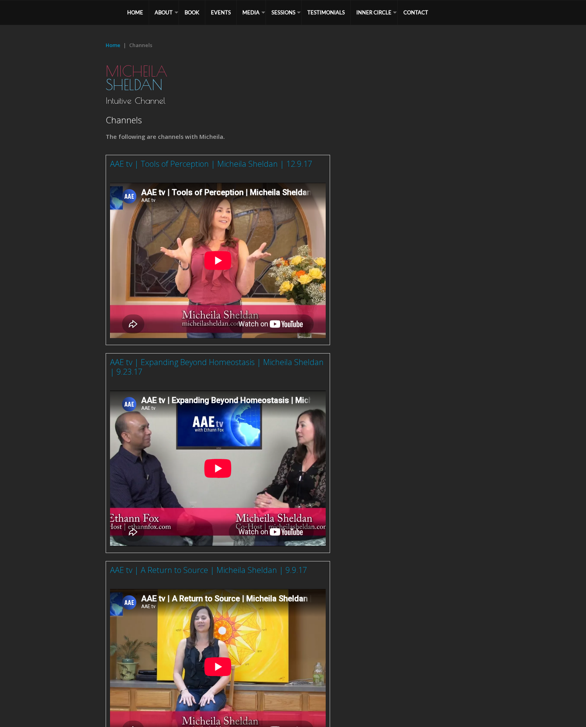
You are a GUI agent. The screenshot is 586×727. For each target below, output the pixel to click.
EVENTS (221, 12)
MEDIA (251, 12)
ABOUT (164, 12)
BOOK (192, 12)
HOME (135, 12)
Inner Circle (373, 12)
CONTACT (415, 12)
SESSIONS (283, 12)
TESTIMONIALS (326, 12)
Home (113, 45)
